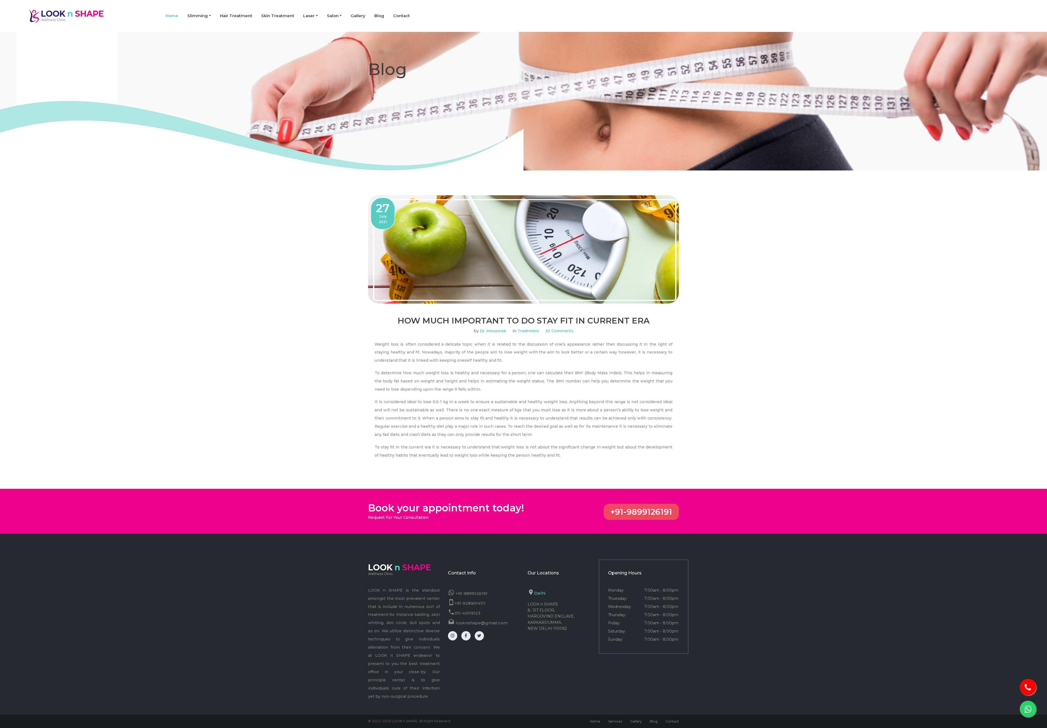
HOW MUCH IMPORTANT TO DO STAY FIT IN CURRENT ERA (523, 321)
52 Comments (559, 330)
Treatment (528, 330)
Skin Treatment (277, 15)
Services (615, 721)
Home (172, 15)
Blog (379, 15)
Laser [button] (309, 15)
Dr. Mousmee (493, 330)
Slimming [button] (197, 15)
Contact (401, 15)
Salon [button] (333, 15)
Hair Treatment (236, 15)
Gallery (358, 15)
